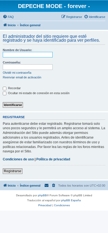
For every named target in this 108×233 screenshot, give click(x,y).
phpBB (42, 195)
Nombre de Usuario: (17, 50)
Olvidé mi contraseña (17, 72)
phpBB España (71, 200)
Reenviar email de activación (22, 77)
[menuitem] (8, 17)
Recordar (14, 88)
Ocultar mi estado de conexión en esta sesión (38, 93)
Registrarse (12, 171)
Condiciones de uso (18, 159)
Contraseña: (12, 62)
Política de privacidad (53, 159)
